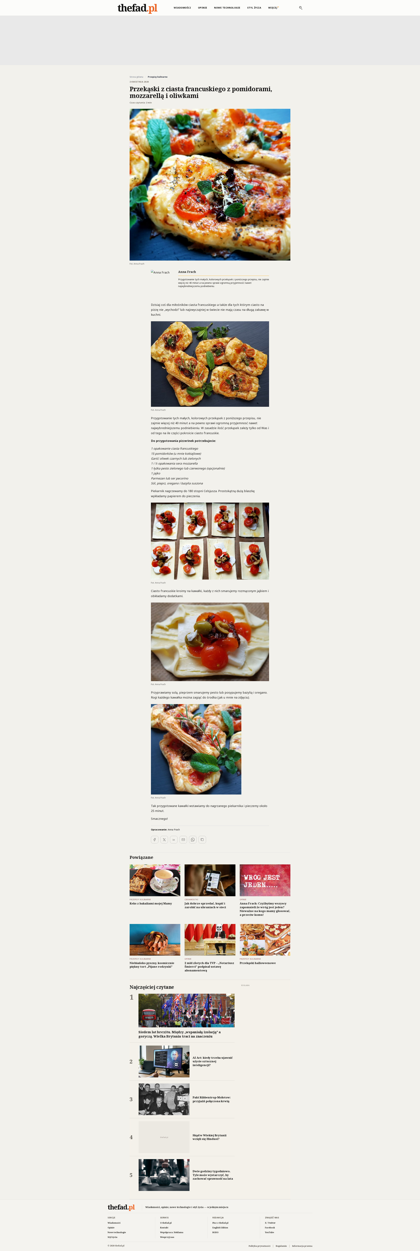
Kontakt (164, 1227)
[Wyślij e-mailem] (183, 839)
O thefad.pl (166, 1222)
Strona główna (136, 77)
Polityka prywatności (259, 1246)
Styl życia (254, 7)
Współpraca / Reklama (171, 1232)
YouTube (269, 1232)
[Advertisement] (210, 40)
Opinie (202, 7)
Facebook (270, 1227)
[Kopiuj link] (202, 839)
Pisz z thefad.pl (220, 1222)
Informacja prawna (302, 1246)
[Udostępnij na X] (164, 839)
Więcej (272, 7)
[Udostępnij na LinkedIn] (174, 839)
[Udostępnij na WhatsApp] (193, 839)
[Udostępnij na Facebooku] (154, 839)
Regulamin (281, 1246)
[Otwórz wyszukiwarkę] (299, 7)
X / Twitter (270, 1222)
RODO (215, 1232)
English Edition (220, 1227)
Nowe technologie (227, 7)
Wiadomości (182, 7)
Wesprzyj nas (167, 1237)
